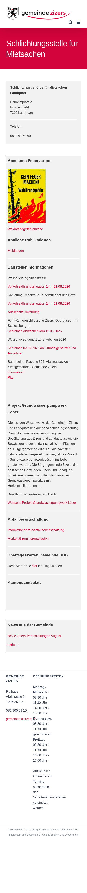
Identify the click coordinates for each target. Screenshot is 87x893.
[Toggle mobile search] (71, 22)
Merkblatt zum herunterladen (28, 538)
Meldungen (16, 250)
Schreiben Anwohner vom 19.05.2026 (35, 331)
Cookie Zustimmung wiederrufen (60, 834)
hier (34, 566)
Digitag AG (71, 829)
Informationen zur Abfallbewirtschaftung (36, 530)
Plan (11, 377)
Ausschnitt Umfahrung (23, 312)
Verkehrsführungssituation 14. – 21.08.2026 (39, 286)
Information (16, 372)
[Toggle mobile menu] (79, 22)
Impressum (15, 834)
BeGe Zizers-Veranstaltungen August (34, 636)
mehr (13, 644)
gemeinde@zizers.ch (21, 719)
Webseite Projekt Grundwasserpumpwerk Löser (42, 502)
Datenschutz (33, 834)
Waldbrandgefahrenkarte (25, 229)
